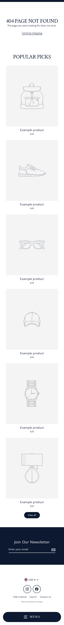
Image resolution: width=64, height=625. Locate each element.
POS (22, 602)
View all (32, 515)
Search (33, 596)
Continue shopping (32, 32)
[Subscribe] (53, 549)
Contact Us (45, 596)
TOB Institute (20, 596)
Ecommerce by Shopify (35, 602)
